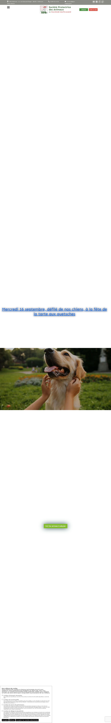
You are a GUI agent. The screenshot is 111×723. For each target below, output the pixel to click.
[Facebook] (99, 1)
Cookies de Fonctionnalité (26, 701)
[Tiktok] (102, 1)
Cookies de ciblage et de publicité (27, 714)
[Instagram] (96, 1)
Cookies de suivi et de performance (27, 707)
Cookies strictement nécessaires (26, 696)
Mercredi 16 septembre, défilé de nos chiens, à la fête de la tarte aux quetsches (54, 311)
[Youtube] (93, 1)
